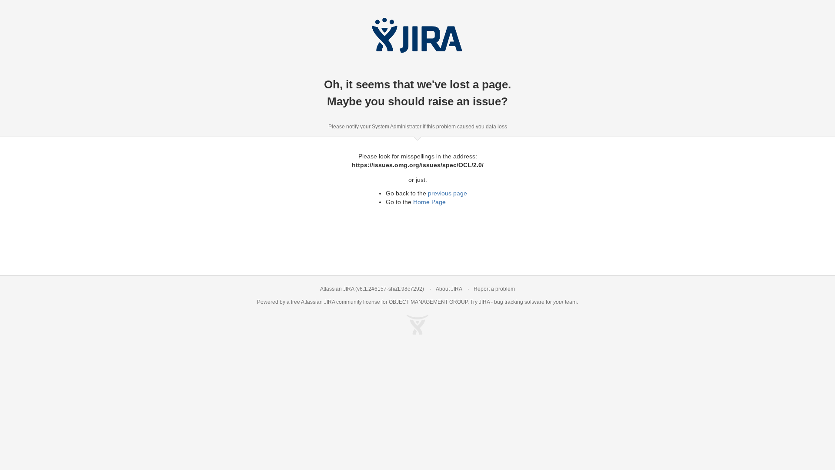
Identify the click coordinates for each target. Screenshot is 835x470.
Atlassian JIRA (337, 289)
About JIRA (449, 289)
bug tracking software (519, 302)
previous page (447, 193)
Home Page (429, 201)
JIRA (329, 302)
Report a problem (494, 289)
